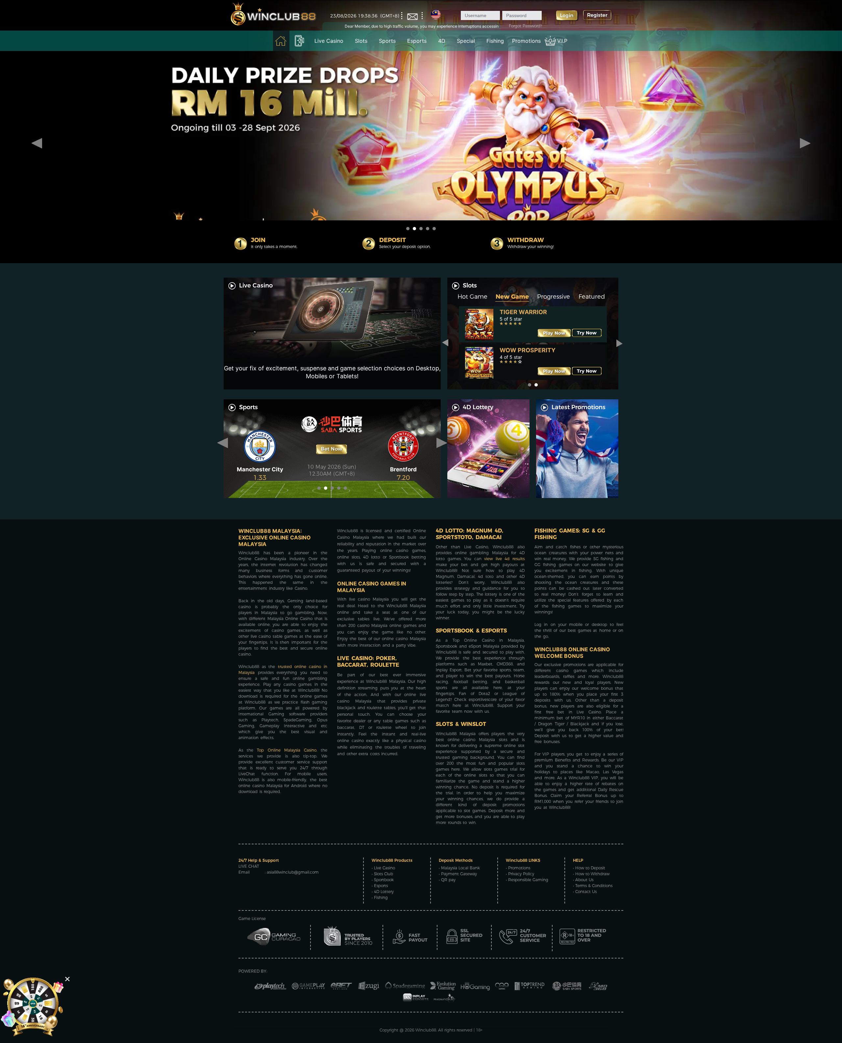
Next (805, 143)
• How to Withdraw (591, 873)
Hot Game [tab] (472, 296)
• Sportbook (383, 879)
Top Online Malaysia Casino (286, 750)
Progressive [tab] (553, 296)
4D (441, 40)
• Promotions (518, 867)
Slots (361, 40)
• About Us (583, 879)
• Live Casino (383, 867)
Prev (37, 143)
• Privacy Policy (520, 873)
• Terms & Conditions (592, 885)
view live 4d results (504, 558)
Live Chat (248, 866)
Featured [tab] (592, 296)
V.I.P (562, 40)
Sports (387, 40)
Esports (417, 40)
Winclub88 (425, 1030)
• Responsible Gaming (527, 879)
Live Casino (328, 40)
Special (466, 40)
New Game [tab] (512, 296)
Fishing (495, 40)
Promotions (526, 40)
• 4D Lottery (383, 891)
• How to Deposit (589, 867)
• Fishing (380, 897)
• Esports (380, 885)
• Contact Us (585, 891)
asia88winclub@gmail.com (293, 872)
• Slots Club (382, 873)
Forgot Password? (525, 25)
